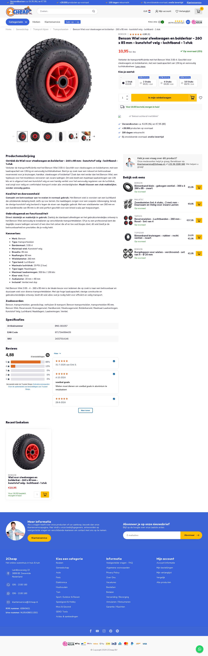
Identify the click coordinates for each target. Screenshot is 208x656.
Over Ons (111, 577)
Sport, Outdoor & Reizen (68, 597)
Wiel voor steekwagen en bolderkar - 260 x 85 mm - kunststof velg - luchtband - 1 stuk (27, 480)
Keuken (59, 562)
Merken (36, 22)
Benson (122, 34)
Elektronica (61, 582)
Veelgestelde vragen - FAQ (119, 562)
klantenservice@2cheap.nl (151, 164)
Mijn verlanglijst (164, 572)
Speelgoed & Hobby (66, 601)
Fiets (58, 577)
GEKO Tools (62, 611)
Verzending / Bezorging (117, 597)
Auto (58, 572)
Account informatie (166, 562)
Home (8, 29)
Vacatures (111, 582)
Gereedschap (22, 29)
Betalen (110, 592)
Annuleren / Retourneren (118, 601)
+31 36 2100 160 (176, 164)
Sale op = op (72, 22)
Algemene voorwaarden (118, 567)
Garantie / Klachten (115, 606)
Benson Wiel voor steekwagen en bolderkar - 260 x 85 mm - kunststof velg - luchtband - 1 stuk (116, 29)
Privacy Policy (112, 572)
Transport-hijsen (40, 29)
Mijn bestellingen (165, 567)
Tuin (58, 592)
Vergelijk (161, 577)
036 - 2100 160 (19, 584)
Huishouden (62, 587)
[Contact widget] (199, 649)
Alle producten (164, 582)
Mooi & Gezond (63, 606)
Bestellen (111, 587)
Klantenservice (194, 2)
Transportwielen (60, 29)
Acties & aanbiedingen (67, 616)
